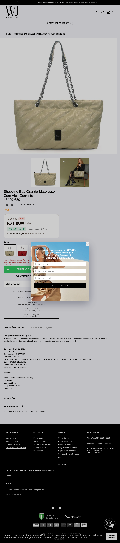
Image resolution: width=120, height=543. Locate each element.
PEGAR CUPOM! (60, 286)
